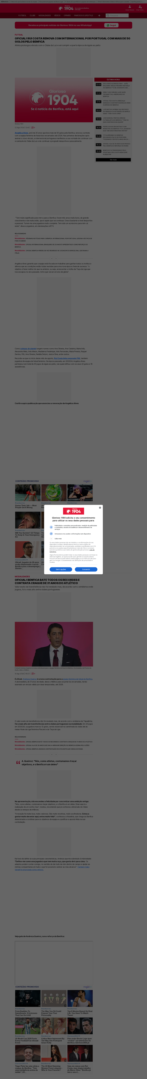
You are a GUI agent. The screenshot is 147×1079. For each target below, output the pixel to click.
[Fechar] (100, 507)
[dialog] (73, 539)
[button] (73, 538)
